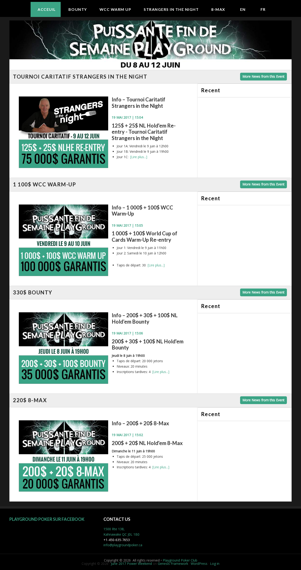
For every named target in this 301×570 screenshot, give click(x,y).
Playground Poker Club (180, 560)
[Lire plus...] (138, 157)
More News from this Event (263, 76)
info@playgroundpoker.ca (122, 545)
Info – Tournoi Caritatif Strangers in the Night (138, 102)
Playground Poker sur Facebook (46, 519)
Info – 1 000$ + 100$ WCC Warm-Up (142, 210)
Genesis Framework (173, 563)
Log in (214, 563)
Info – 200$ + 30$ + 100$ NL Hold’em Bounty (145, 318)
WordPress (199, 563)
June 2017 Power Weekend (131, 563)
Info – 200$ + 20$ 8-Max (140, 423)
